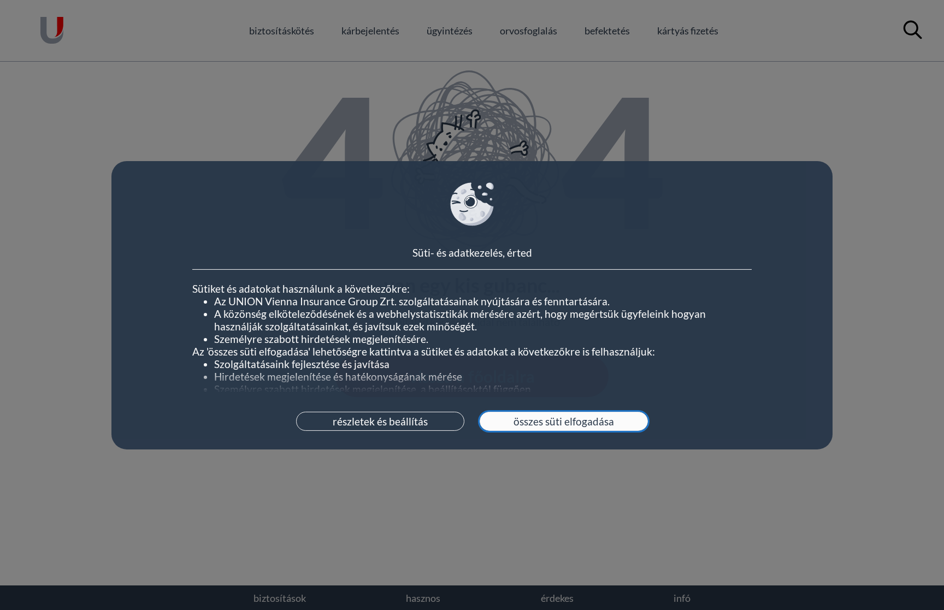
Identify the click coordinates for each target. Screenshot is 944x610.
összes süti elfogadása (564, 421)
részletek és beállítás (380, 421)
